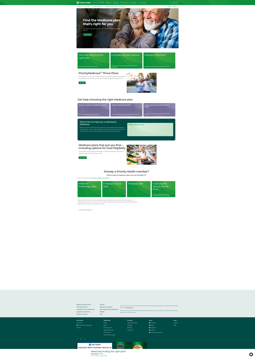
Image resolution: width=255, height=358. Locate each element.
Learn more (83, 157)
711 (101, 353)
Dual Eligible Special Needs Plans (109, 309)
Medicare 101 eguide (82, 314)
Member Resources (97, 6)
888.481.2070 (94, 353)
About (169, 6)
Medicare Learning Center (83, 304)
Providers (152, 330)
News (101, 314)
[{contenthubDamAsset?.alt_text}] (77, 338)
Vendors (78, 327)
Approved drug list (108, 330)
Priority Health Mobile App (85, 325)
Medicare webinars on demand (100, 178)
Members (152, 322)
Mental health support (109, 334)
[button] (251, 354)
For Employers (124, 2)
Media (105, 325)
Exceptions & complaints (83, 311)
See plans (82, 82)
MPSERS (102, 311)
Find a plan (87, 6)
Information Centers (82, 307)
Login (176, 2)
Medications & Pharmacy (111, 6)
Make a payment (108, 327)
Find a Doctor (122, 6)
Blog (175, 325)
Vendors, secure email (156, 332)
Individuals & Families (98, 2)
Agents (152, 325)
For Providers (142, 2)
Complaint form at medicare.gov (85, 309)
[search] (170, 2)
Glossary (102, 304)
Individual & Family (132, 322)
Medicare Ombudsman (106, 307)
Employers (130, 330)
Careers (106, 322)
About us (176, 322)
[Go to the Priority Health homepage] (83, 2)
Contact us (175, 6)
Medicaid (115, 2)
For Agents (134, 2)
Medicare (108, 2)
